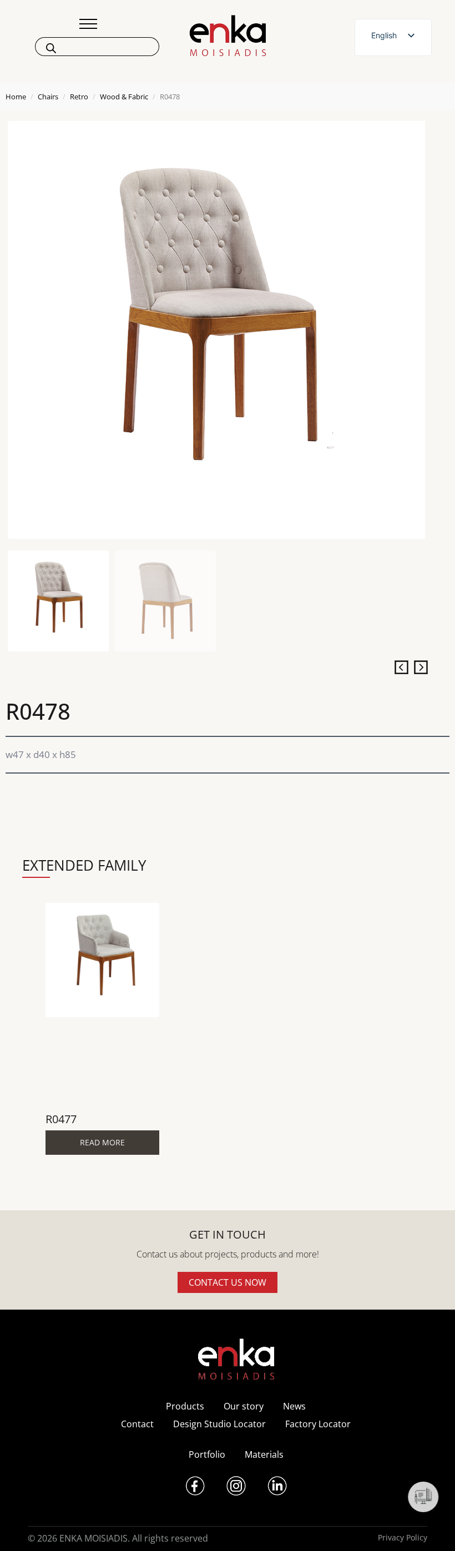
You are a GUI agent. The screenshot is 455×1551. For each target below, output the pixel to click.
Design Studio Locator (219, 1424)
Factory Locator (318, 1424)
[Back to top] (431, 1527)
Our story (244, 1406)
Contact (137, 1424)
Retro (79, 97)
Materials (264, 1454)
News (294, 1406)
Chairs (48, 97)
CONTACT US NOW (227, 1282)
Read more (102, 1142)
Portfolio (207, 1454)
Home (16, 97)
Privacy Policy (402, 1537)
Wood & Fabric (124, 97)
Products (185, 1406)
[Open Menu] (88, 24)
